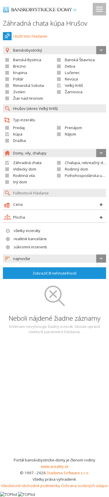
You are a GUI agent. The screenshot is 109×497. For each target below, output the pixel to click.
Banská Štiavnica (80, 59)
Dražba (19, 140)
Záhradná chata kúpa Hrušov (45, 23)
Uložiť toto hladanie (30, 36)
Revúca (71, 79)
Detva (70, 66)
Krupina (20, 72)
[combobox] (54, 258)
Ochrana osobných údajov (84, 485)
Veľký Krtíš (74, 85)
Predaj (19, 127)
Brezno (19, 66)
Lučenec (72, 72)
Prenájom (73, 127)
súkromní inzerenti (30, 247)
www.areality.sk (55, 466)
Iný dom (20, 182)
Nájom (70, 134)
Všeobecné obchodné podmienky (30, 485)
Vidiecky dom (24, 169)
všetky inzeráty (27, 230)
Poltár (18, 79)
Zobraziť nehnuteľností (54, 273)
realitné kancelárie (30, 238)
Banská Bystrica (27, 59)
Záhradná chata (27, 162)
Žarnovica (74, 91)
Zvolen (19, 91)
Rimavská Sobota (28, 85)
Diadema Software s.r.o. (68, 472)
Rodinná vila (24, 175)
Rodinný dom (76, 169)
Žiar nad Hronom (28, 98)
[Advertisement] (54, 399)
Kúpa (17, 134)
